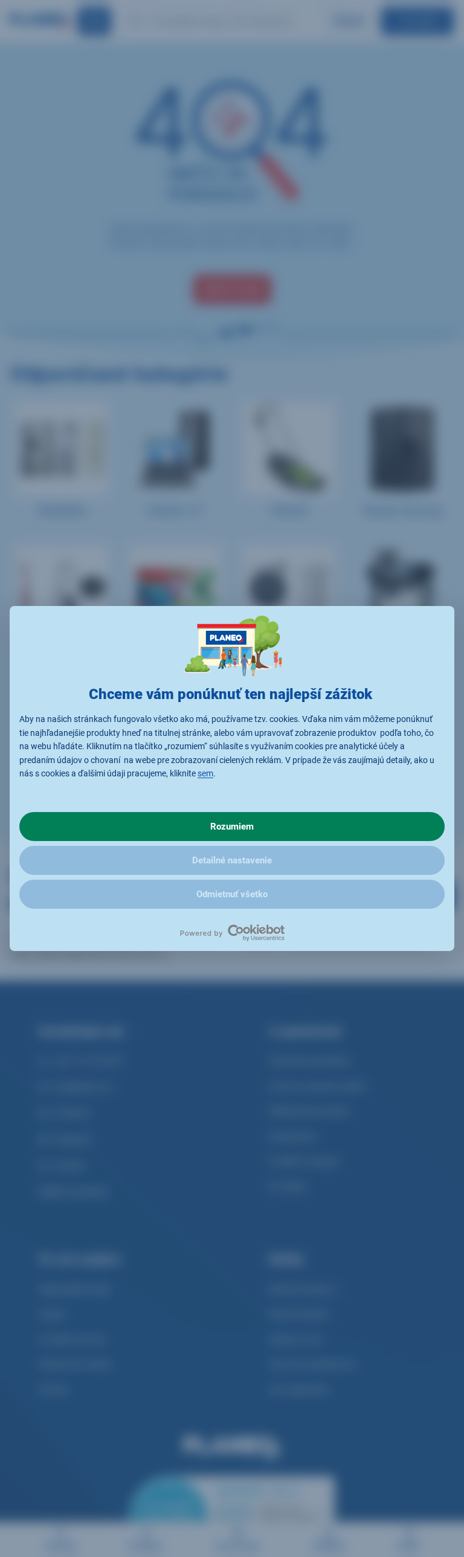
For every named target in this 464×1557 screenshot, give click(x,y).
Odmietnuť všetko (232, 894)
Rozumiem (232, 826)
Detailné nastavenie (232, 860)
